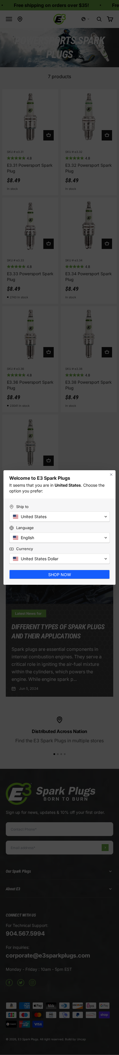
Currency (24, 548)
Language (25, 527)
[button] (59, 516)
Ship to (22, 506)
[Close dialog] (111, 474)
